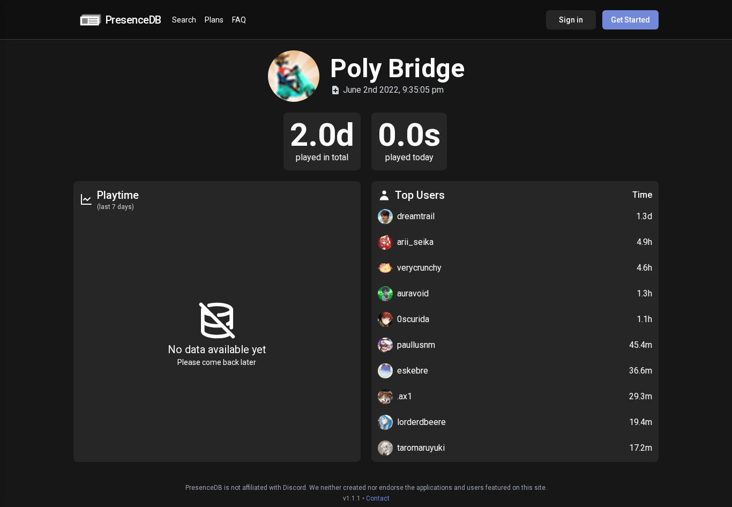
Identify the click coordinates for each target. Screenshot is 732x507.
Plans (214, 20)
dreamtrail (416, 216)
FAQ (239, 20)
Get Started (630, 20)
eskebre (412, 371)
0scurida (413, 319)
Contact (378, 498)
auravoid (413, 293)
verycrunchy (419, 268)
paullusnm (416, 345)
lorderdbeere (421, 422)
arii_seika (415, 242)
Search (184, 20)
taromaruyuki (421, 448)
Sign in (571, 20)
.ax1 (404, 396)
